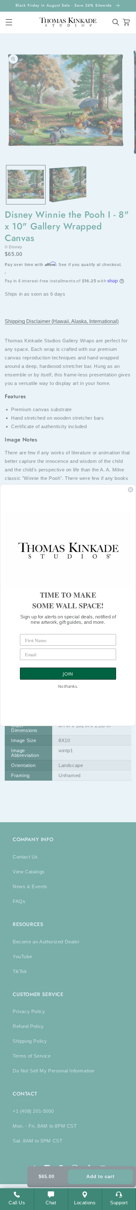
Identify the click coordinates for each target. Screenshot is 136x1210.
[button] (116, 22)
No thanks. (68, 686)
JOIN (68, 673)
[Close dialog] (130, 490)
